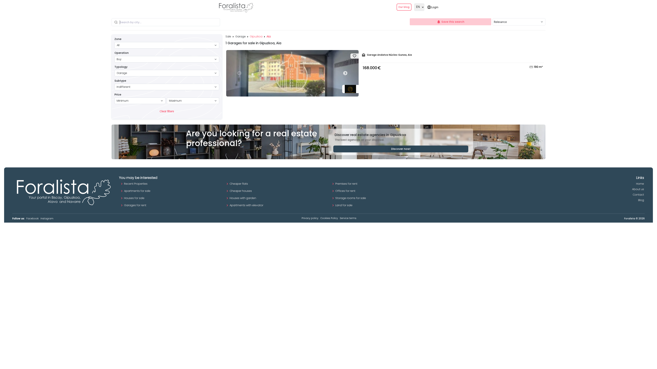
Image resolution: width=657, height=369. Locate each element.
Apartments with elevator (246, 205)
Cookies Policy (329, 218)
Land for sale (343, 205)
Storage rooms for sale (350, 198)
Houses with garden (243, 198)
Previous (239, 73)
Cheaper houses (241, 191)
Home (640, 184)
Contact (638, 195)
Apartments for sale (137, 191)
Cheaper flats (239, 184)
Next (345, 73)
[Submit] (116, 22)
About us (638, 189)
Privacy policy (310, 218)
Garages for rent (135, 205)
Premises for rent (346, 184)
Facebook (32, 218)
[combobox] (166, 22)
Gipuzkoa (256, 36)
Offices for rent (345, 191)
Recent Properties (135, 184)
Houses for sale (134, 198)
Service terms (348, 218)
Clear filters (167, 111)
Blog (641, 200)
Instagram (47, 218)
